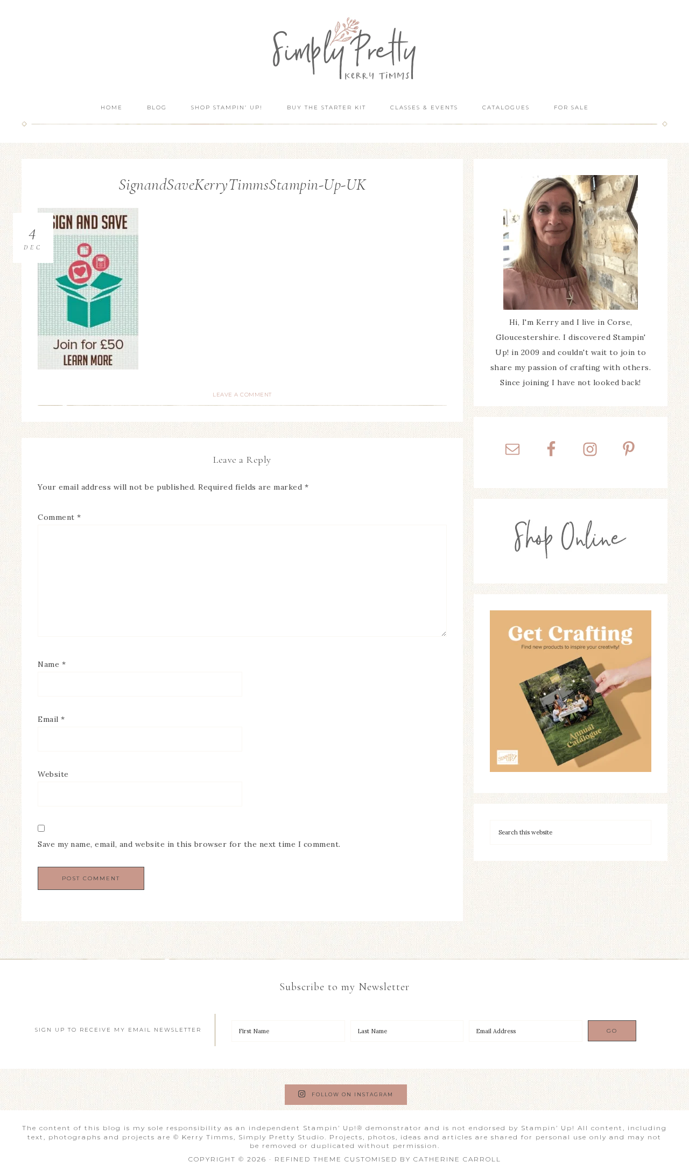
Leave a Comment (242, 394)
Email (51, 719)
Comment (59, 517)
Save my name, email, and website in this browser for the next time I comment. (189, 844)
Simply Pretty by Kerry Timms (344, 47)
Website (53, 774)
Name (52, 664)
